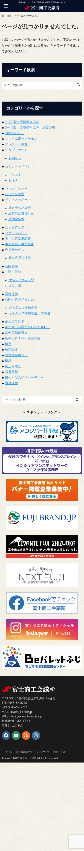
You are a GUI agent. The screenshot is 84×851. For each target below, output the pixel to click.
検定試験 (11, 349)
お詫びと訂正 (14, 133)
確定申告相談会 (19, 208)
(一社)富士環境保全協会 (22, 122)
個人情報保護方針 (24, 752)
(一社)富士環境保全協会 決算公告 (30, 127)
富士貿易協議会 (16, 333)
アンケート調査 (16, 144)
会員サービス (14, 249)
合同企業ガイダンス (19, 299)
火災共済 (14, 285)
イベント (14, 175)
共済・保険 (13, 272)
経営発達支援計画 (21, 213)
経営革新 (11, 372)
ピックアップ (14, 227)
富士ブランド (14, 321)
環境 (8, 360)
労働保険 (11, 294)
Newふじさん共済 (21, 280)
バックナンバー (16, 188)
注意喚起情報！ (16, 355)
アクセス (7, 752)
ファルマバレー (16, 233)
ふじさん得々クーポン (21, 138)
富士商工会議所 (28, 758)
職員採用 (11, 383)
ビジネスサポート (18, 199)
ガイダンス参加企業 (22, 307)
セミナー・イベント (19, 166)
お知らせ (14, 158)
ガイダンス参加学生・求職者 (29, 313)
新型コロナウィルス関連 (22, 338)
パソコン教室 (14, 194)
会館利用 (11, 266)
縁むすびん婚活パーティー (24, 377)
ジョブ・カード (16, 150)
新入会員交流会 (19, 258)
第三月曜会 (13, 366)
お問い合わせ (59, 752)
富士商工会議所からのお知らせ (27, 327)
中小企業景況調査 (18, 238)
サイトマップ (42, 752)
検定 (8, 344)
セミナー (14, 180)
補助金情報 (16, 219)
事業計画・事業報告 (19, 244)
